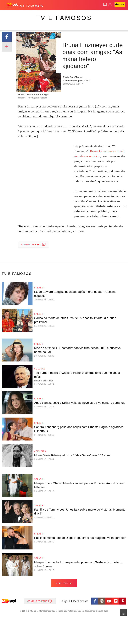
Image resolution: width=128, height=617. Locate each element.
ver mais (62, 583)
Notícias (47, 15)
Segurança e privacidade (96, 611)
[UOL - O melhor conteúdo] (12, 5)
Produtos (8, 15)
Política (60, 15)
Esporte (112, 15)
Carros (73, 15)
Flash (20, 15)
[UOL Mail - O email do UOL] (105, 4)
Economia (87, 15)
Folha (100, 15)
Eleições (33, 15)
